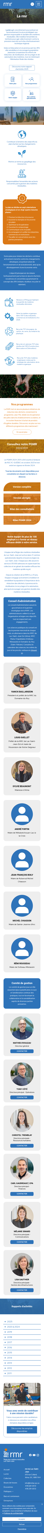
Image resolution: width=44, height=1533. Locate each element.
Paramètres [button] (22, 1529)
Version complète (22, 486)
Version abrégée (22, 497)
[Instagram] (37, 1455)
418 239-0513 (30, 1489)
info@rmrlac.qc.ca (32, 1483)
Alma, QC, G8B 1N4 (32, 1477)
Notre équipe (13, 97)
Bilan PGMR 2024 (22, 520)
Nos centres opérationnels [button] (31, 97)
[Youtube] (34, 1455)
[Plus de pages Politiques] (12, 1491)
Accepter (22, 1519)
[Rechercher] (32, 4)
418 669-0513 (30, 1486)
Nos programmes (31, 83)
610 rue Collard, (31, 1474)
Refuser (22, 1524)
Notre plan (12, 83)
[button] (39, 4)
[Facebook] (30, 1455)
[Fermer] (41, 1505)
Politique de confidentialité (13, 1513)
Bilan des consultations (22, 509)
